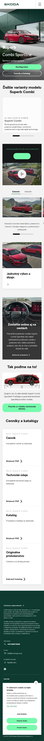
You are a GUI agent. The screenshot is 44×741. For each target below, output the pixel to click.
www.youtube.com (14, 149)
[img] (11, 4)
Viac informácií (12, 706)
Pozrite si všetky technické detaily (22, 407)
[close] (36, 683)
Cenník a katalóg (22, 73)
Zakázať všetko (22, 721)
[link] (22, 447)
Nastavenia (22, 714)
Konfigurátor (22, 67)
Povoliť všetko (22, 727)
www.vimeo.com (31, 149)
